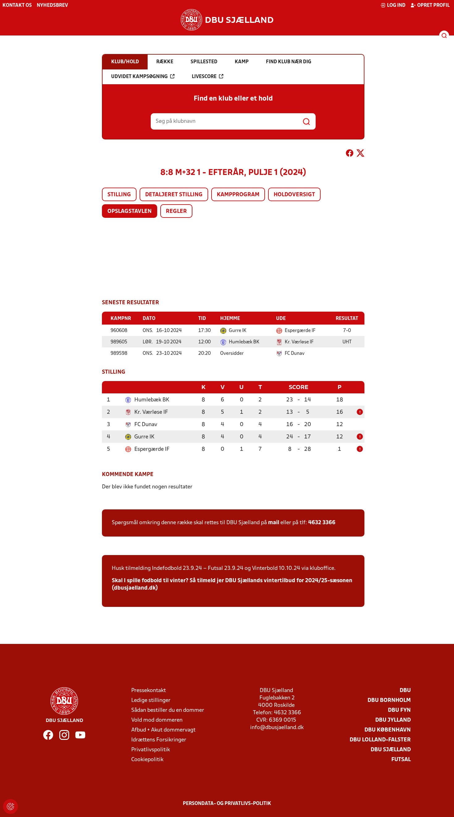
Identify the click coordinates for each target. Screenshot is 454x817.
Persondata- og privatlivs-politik (227, 804)
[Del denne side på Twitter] (360, 154)
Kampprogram (238, 194)
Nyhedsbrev (52, 5)
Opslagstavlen (129, 211)
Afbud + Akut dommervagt (163, 730)
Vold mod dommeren (157, 720)
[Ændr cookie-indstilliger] (10, 806)
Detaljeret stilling (174, 194)
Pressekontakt (148, 690)
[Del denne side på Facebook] (349, 154)
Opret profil (433, 5)
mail (273, 522)
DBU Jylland (393, 720)
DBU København (387, 730)
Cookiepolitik (147, 759)
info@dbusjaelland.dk (277, 727)
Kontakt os (17, 5)
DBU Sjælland (391, 750)
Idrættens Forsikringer (158, 740)
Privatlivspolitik (150, 750)
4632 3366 (321, 522)
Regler (176, 211)
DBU (405, 690)
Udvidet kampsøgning (139, 77)
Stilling (119, 194)
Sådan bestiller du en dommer (167, 710)
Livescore (204, 77)
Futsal (401, 759)
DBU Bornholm (389, 700)
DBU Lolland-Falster (380, 740)
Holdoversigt (294, 194)
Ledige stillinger (150, 700)
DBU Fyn (399, 710)
